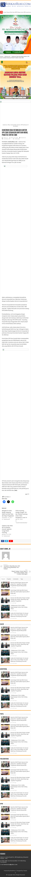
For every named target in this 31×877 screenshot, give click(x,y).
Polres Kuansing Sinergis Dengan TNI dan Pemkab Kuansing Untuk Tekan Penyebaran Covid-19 (21, 514)
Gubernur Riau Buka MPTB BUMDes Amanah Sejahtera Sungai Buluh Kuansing (7, 529)
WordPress (13, 870)
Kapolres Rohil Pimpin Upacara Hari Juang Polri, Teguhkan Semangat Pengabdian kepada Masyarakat (19, 584)
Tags (21, 579)
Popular (9, 579)
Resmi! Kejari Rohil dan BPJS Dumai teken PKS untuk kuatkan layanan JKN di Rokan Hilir (20, 592)
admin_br (5, 137)
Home (1, 56)
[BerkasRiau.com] (15, 4)
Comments (15, 579)
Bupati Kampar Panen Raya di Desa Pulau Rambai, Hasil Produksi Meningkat (19, 572)
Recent (3, 579)
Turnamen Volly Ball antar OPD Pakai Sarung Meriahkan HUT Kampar (12, 566)
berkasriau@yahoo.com (10, 864)
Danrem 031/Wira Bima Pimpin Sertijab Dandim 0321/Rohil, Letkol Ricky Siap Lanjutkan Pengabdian (20, 599)
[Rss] (15, 873)
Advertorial (7, 56)
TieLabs (25, 870)
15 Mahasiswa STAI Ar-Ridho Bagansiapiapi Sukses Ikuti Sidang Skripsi (19, 607)
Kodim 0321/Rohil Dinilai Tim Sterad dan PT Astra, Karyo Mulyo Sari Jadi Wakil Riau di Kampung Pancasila (19, 615)
